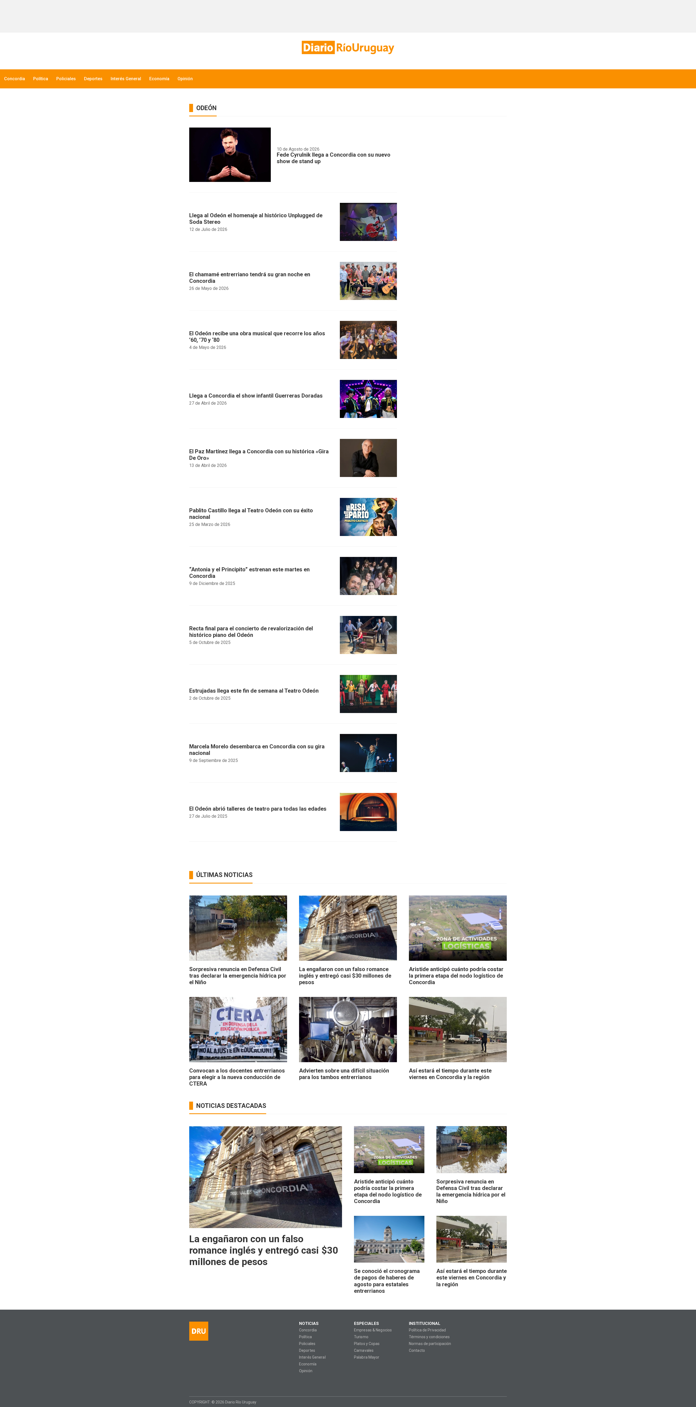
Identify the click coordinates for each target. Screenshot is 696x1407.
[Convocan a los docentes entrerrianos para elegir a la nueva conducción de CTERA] (238, 1029)
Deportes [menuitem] (93, 78)
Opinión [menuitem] (185, 78)
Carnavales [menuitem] (364, 1351)
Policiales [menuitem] (66, 78)
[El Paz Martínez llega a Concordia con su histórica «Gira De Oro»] (368, 458)
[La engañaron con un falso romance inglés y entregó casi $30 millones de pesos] (348, 928)
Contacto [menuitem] (417, 1351)
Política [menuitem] (40, 78)
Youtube (225, 1383)
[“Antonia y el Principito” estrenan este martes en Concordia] (368, 576)
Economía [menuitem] (159, 78)
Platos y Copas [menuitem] (367, 1344)
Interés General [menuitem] (126, 78)
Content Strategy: (491, 1402)
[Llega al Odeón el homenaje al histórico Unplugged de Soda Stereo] (368, 222)
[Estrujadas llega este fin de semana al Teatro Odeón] (368, 694)
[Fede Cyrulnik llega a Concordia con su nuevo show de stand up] (230, 155)
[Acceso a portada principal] (348, 47)
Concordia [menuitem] (14, 78)
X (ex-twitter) (214, 1383)
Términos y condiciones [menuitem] (429, 1337)
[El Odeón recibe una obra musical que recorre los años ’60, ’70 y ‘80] (368, 340)
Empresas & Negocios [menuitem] (373, 1330)
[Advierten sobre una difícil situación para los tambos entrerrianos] (348, 1029)
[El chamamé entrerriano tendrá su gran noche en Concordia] (368, 281)
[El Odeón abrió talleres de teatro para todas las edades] (368, 812)
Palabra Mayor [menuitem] (366, 1357)
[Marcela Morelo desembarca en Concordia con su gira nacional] (368, 753)
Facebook (193, 1383)
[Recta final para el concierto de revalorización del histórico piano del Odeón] (368, 635)
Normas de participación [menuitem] (430, 1344)
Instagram (203, 1383)
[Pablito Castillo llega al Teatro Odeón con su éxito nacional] (368, 517)
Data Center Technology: (502, 1402)
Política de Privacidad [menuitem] (427, 1330)
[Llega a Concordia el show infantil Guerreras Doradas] (368, 399)
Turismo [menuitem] (361, 1337)
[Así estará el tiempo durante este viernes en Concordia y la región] (458, 1029)
